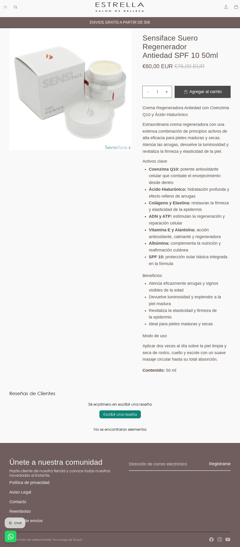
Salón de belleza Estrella (35, 540)
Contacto (17, 501)
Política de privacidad (29, 482)
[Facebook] (211, 539)
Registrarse (220, 463)
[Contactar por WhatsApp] (10, 536)
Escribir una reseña (120, 414)
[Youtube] (228, 539)
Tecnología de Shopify (67, 540)
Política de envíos (26, 520)
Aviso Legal (20, 492)
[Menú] (5, 7)
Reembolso (20, 511)
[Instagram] (219, 539)
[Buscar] (15, 7)
